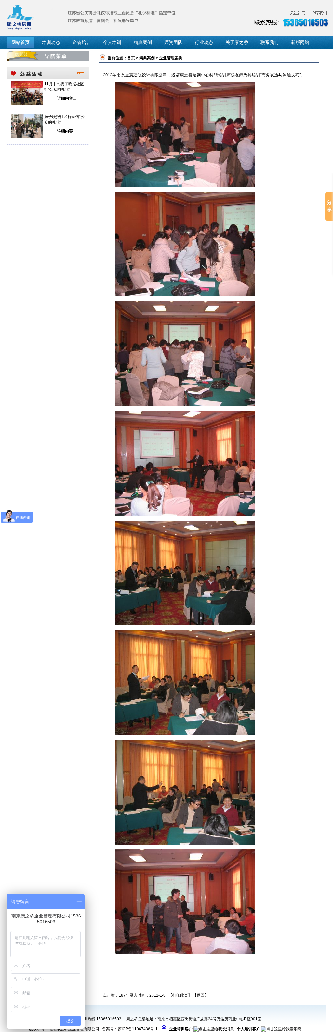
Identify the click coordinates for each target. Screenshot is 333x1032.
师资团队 (173, 42)
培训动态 (51, 42)
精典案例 (143, 42)
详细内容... (66, 98)
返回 (201, 995)
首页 (131, 58)
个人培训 (112, 42)
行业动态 (204, 42)
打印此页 (180, 995)
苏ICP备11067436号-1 (138, 1029)
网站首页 (20, 42)
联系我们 (269, 42)
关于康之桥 (236, 42)
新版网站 (300, 42)
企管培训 (82, 42)
